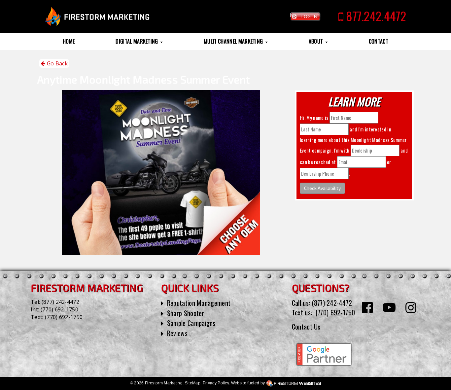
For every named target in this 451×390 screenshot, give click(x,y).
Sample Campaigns (191, 323)
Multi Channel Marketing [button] (234, 41)
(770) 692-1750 (59, 309)
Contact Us (306, 327)
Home (69, 41)
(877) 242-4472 (60, 301)
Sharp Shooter (185, 313)
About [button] (317, 41)
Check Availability (322, 188)
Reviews (177, 333)
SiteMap (192, 383)
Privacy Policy (216, 383)
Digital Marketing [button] (137, 41)
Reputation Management (199, 303)
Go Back (56, 63)
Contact (378, 41)
